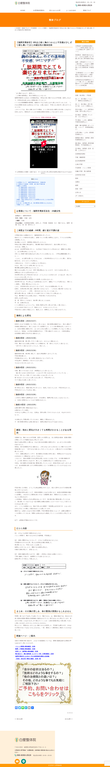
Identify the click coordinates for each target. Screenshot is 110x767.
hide (36, 179)
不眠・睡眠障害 (80, 157)
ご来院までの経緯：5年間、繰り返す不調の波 (30, 184)
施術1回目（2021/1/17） (27, 187)
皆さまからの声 (54, 10)
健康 (76, 185)
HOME (22, 10)
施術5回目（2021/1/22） (27, 194)
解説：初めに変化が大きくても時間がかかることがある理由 (35, 199)
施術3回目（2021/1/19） (27, 191)
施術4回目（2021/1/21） (27, 192)
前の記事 (20, 719)
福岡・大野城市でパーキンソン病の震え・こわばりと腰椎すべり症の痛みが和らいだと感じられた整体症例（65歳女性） (84, 65)
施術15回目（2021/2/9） (27, 197)
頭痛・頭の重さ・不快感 (83, 95)
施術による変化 (21, 185)
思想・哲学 (78, 189)
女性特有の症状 (80, 175)
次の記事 (68, 719)
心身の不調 (78, 164)
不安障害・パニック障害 (39, 28)
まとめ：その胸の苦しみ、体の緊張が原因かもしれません (34, 203)
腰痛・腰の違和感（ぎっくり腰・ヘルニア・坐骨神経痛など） (84, 127)
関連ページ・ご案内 (23, 204)
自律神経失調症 (80, 154)
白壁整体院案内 (38, 10)
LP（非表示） (79, 196)
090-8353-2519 (85, 5)
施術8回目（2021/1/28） (27, 196)
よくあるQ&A (71, 10)
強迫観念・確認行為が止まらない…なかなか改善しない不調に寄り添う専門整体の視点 (84, 56)
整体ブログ (87, 10)
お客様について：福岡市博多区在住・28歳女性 (31, 182)
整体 (76, 178)
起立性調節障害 (80, 160)
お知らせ (78, 192)
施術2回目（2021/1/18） (27, 189)
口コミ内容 (20, 201)
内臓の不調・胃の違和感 (83, 171)
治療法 (77, 182)
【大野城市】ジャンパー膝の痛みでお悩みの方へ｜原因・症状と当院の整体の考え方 (84, 74)
